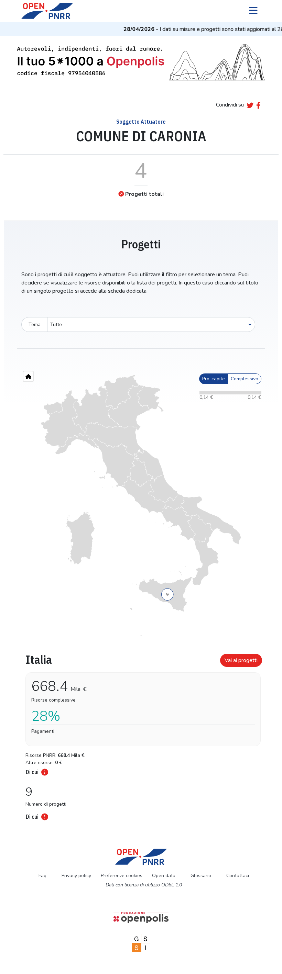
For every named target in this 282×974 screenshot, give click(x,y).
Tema (35, 324)
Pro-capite (213, 379)
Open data (163, 875)
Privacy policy (76, 875)
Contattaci (237, 875)
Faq (42, 875)
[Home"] (28, 376)
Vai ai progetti (241, 660)
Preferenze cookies (121, 875)
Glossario (201, 875)
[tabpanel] (141, 734)
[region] (141, 505)
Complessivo (244, 379)
